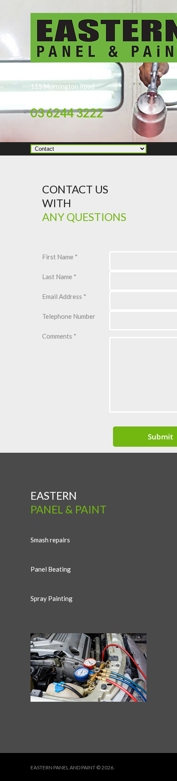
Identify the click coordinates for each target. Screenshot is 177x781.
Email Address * (64, 296)
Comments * (59, 336)
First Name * (60, 257)
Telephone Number (68, 316)
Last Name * (59, 276)
